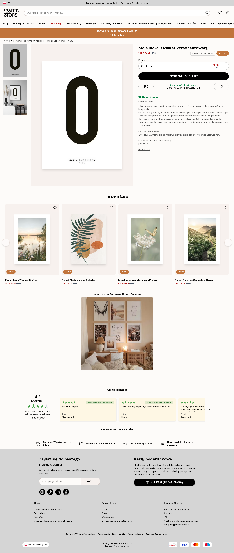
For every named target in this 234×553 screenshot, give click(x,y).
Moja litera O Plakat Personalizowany (54, 41)
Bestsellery (39, 513)
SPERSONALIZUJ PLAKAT (184, 76)
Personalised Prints (22, 41)
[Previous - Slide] (6, 242)
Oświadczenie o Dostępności (117, 520)
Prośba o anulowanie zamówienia (181, 520)
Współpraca (108, 517)
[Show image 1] (15, 60)
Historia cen (144, 149)
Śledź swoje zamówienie (176, 509)
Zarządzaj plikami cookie (176, 524)
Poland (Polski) (35, 544)
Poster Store (124, 543)
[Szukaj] (207, 13)
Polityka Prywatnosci (157, 534)
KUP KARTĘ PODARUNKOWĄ (167, 482)
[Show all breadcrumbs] (6, 40)
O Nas (105, 509)
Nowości (38, 517)
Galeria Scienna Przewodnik (48, 509)
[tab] (220, 13)
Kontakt (168, 513)
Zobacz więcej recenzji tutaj (117, 428)
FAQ (166, 517)
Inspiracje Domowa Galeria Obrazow (53, 520)
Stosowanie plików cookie (111, 534)
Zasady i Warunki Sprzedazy (80, 534)
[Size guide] (146, 86)
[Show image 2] (15, 97)
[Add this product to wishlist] (221, 86)
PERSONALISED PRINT (202, 53)
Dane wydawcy (135, 534)
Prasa (104, 513)
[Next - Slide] (228, 242)
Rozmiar (142, 60)
